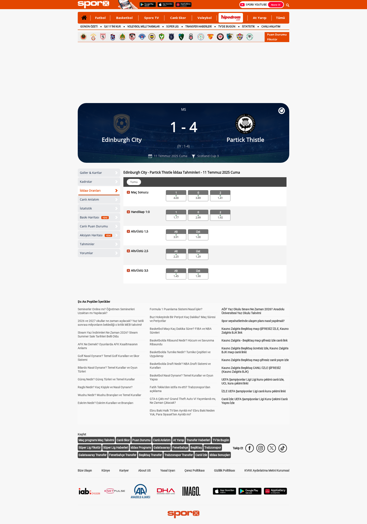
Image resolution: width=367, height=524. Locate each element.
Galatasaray (162, 447)
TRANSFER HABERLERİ (198, 26)
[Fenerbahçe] (151, 36)
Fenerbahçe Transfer (122, 455)
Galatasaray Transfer (93, 455)
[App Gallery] (275, 493)
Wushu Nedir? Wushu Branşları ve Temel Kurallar (109, 395)
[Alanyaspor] (122, 36)
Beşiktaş (196, 447)
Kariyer (124, 470)
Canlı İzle (201, 455)
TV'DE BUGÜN (226, 26)
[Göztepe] (210, 36)
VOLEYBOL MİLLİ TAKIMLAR (143, 26)
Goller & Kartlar (91, 173)
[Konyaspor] (249, 36)
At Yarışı (259, 18)
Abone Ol (275, 4)
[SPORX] (183, 514)
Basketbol (124, 18)
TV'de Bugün (221, 440)
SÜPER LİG (172, 26)
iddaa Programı (141, 447)
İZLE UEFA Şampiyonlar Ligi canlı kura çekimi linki (254, 391)
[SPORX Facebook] (249, 448)
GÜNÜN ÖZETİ (88, 26)
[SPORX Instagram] (260, 448)
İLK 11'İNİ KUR (112, 26)
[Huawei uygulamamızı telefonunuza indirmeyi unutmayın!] (182, 6)
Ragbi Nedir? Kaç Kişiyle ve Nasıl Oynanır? (105, 387)
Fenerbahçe (180, 447)
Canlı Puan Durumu (94, 226)
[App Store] (224, 493)
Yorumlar (86, 253)
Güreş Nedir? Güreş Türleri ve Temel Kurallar (106, 379)
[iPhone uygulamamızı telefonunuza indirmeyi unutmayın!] (164, 6)
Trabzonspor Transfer (178, 455)
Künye (106, 470)
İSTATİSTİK (248, 26)
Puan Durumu (277, 34)
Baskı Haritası (93, 217)
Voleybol (205, 18)
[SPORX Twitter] (271, 448)
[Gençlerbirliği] (83, 36)
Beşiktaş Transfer (150, 455)
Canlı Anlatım (89, 199)
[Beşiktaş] (191, 36)
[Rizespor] (200, 36)
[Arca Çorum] (220, 36)
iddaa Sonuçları (220, 455)
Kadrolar (86, 182)
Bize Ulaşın (85, 470)
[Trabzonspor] (112, 36)
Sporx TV (151, 18)
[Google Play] (250, 493)
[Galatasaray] (93, 36)
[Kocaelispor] (181, 36)
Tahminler (87, 244)
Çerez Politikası (195, 470)
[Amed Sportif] (161, 36)
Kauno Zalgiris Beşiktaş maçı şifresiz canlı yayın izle (255, 360)
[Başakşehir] (171, 36)
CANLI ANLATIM (270, 26)
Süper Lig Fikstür (90, 447)
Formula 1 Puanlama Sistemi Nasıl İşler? (176, 309)
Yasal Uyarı (167, 470)
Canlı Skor (178, 18)
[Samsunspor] (103, 36)
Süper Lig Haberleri (115, 447)
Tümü (280, 18)
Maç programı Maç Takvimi (96, 440)
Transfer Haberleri (198, 440)
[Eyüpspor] (239, 36)
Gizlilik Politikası (224, 470)
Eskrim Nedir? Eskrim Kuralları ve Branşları (105, 403)
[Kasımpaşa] (142, 36)
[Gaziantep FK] (132, 36)
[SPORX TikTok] (282, 448)
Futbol (100, 18)
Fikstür (272, 39)
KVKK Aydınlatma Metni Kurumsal (266, 470)
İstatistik (86, 208)
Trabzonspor (212, 447)
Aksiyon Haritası (95, 235)
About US (144, 470)
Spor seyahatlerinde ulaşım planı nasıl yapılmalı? (253, 321)
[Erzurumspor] (230, 36)
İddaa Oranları (90, 190)
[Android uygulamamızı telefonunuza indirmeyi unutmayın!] (146, 6)
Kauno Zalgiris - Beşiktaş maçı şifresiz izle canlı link (255, 340)
